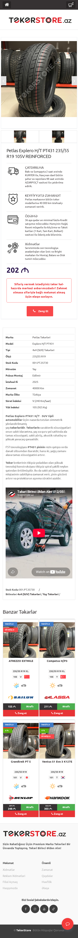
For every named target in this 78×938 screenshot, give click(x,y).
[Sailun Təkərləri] (21, 697)
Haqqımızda (10, 888)
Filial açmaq (10, 881)
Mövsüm (11, 369)
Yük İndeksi (12, 407)
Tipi (8, 350)
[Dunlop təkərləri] (21, 798)
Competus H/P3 (57, 660)
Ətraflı (30, 706)
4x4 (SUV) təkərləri (43, 350)
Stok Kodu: (12, 589)
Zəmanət (11, 388)
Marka (9, 337)
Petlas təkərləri (41, 337)
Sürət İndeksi (13, 401)
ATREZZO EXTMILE (21, 660)
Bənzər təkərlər (20, 612)
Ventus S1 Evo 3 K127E (57, 761)
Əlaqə (45, 888)
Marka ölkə (13, 394)
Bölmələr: (11, 594)
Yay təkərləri (51, 594)
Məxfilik (47, 881)
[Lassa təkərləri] (57, 697)
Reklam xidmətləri (14, 875)
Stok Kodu (12, 362)
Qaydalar (47, 875)
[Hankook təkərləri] (57, 798)
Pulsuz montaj (14, 375)
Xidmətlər (9, 869)
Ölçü (8, 356)
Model (9, 343)
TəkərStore (23, 930)
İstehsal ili (12, 381)
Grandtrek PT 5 (21, 761)
